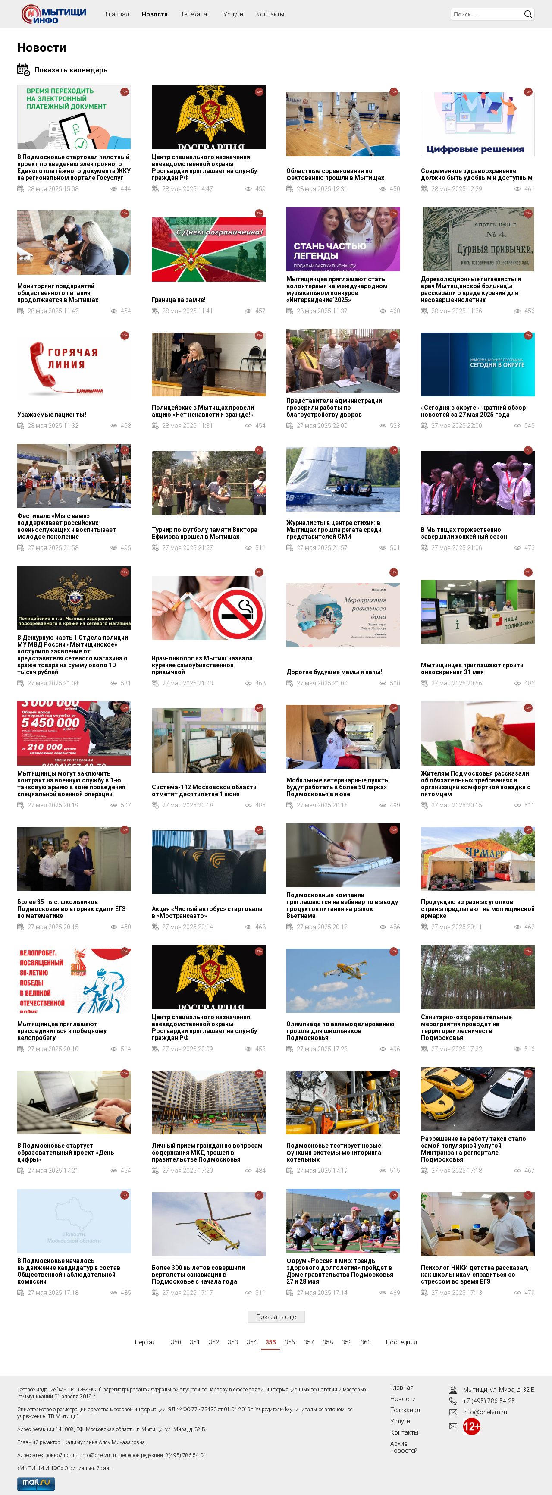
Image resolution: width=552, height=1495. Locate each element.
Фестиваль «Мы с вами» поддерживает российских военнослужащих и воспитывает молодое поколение (66, 526)
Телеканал (195, 14)
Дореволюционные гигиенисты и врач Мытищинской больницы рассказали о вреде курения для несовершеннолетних (471, 289)
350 (176, 1342)
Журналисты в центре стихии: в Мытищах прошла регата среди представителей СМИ (334, 529)
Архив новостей (403, 1447)
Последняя (401, 1342)
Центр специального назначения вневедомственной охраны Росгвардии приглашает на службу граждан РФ (204, 167)
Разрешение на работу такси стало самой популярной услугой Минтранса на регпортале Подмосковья (473, 1149)
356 (290, 1342)
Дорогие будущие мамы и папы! (334, 672)
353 (233, 1342)
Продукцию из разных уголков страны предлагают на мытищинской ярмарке (478, 908)
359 (347, 1342)
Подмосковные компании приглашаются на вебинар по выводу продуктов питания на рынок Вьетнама (342, 905)
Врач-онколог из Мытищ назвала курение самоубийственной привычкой (202, 665)
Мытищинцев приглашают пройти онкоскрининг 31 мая (472, 668)
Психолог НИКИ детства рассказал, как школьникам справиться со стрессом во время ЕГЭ (475, 1274)
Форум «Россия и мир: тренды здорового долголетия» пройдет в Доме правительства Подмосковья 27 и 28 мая (339, 1271)
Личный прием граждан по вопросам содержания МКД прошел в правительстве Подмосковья (207, 1152)
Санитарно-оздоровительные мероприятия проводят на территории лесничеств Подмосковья (466, 1027)
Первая (145, 1342)
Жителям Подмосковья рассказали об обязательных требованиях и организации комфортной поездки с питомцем (475, 784)
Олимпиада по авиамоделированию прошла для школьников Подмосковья (340, 1031)
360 (366, 1342)
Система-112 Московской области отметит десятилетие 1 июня (204, 791)
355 (271, 1342)
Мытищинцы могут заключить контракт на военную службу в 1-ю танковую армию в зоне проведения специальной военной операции (71, 784)
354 (252, 1342)
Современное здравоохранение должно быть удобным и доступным (477, 174)
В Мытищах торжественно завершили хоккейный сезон (464, 533)
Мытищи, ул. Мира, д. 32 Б (499, 1389)
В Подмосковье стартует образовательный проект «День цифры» (65, 1152)
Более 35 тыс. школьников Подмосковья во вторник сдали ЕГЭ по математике (71, 908)
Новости (155, 14)
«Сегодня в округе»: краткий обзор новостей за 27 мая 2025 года (473, 411)
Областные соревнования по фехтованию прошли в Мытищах (335, 174)
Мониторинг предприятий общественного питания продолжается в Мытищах (57, 293)
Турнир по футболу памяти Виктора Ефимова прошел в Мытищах (204, 533)
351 (195, 1342)
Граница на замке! (179, 299)
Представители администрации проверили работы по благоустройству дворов (334, 407)
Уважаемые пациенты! (51, 414)
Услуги (233, 14)
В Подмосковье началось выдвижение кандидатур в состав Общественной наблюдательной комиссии (68, 1271)
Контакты (270, 14)
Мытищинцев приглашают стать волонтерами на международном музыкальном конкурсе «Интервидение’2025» (337, 289)
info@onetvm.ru (99, 1455)
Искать (528, 14)
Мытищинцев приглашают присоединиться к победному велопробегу (62, 1031)
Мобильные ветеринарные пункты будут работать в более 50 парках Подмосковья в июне (338, 787)
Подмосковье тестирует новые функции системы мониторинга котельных (333, 1152)
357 (309, 1342)
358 (328, 1342)
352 (214, 1342)
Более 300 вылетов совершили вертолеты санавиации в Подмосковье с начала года (198, 1274)
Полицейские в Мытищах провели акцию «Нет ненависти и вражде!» (203, 411)
